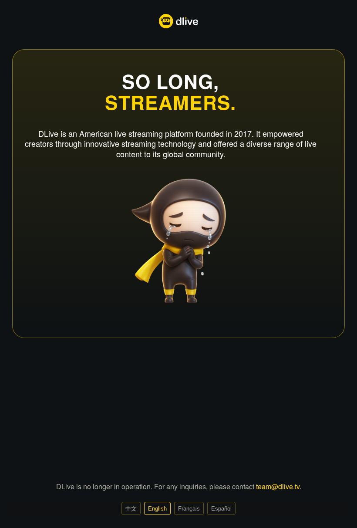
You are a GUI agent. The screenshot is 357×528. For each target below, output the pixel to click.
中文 (131, 508)
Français (189, 508)
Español (221, 508)
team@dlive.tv (278, 486)
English (157, 508)
